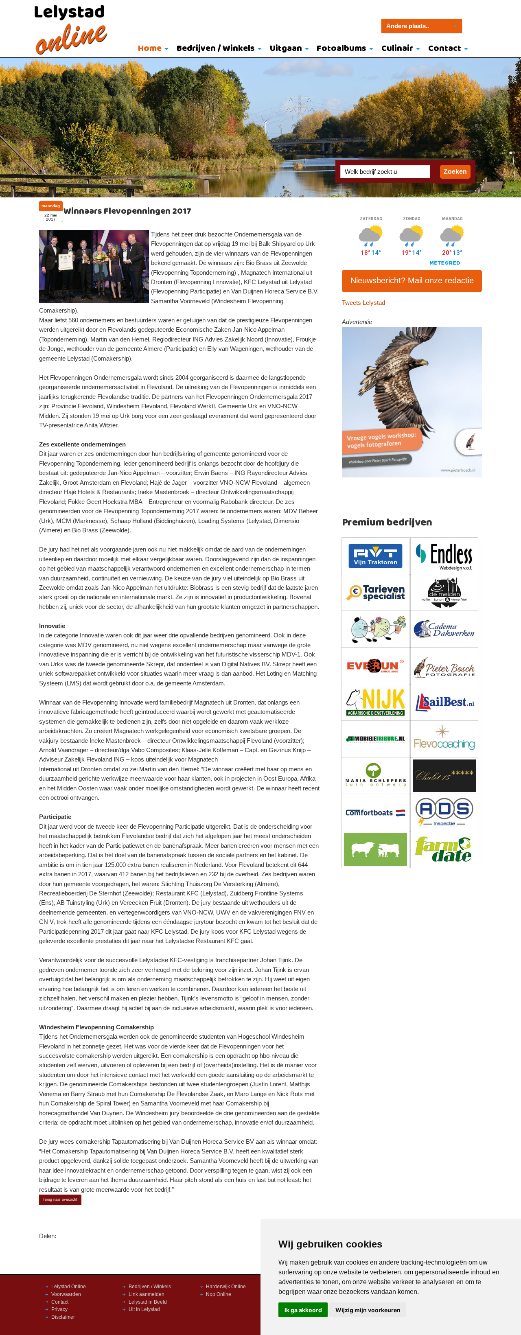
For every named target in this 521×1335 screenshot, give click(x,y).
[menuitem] (151, 49)
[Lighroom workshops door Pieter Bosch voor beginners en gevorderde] (412, 401)
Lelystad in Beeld (148, 1302)
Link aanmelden (146, 1294)
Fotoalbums (341, 49)
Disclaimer (63, 1317)
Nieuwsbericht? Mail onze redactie (412, 280)
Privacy (59, 1309)
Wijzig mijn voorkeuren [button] (368, 1310)
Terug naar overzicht (60, 1199)
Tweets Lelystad (363, 303)
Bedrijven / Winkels (216, 49)
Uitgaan (286, 49)
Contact (444, 49)
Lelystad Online (68, 1286)
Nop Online (218, 1294)
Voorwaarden (66, 1294)
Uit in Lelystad (144, 1309)
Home (150, 49)
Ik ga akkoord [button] (303, 1310)
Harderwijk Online (226, 1286)
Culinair (397, 49)
